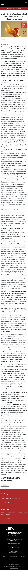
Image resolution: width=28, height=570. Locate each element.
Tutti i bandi (7, 502)
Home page (5, 556)
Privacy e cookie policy (14, 556)
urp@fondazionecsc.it (14, 568)
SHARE (4, 39)
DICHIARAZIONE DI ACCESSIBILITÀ (14, 564)
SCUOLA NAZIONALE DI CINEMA (13, 8)
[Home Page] (3, 5)
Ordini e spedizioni (7, 559)
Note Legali (23, 556)
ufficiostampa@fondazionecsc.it (14, 552)
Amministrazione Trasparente (18, 559)
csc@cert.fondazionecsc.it (15, 543)
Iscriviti (5, 485)
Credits (14, 561)
